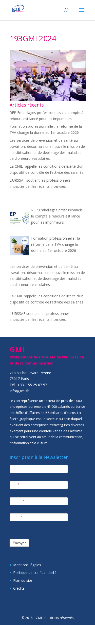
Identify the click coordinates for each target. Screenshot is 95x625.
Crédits (19, 588)
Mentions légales (27, 564)
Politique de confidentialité (34, 572)
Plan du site (22, 580)
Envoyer (19, 543)
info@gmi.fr (19, 390)
